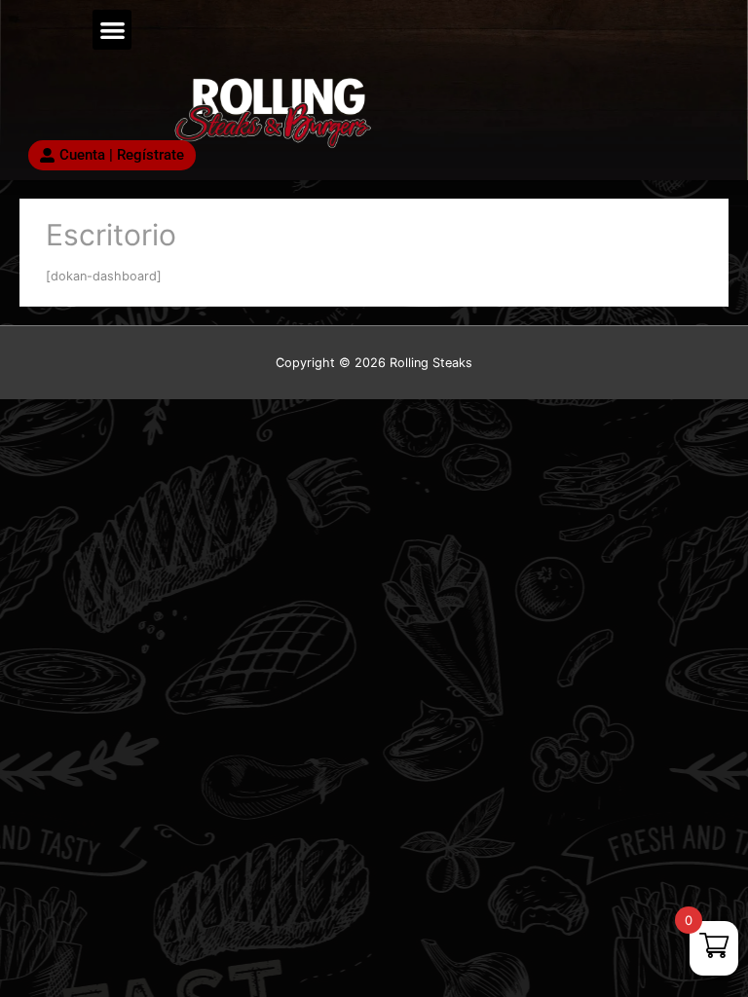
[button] (112, 30)
